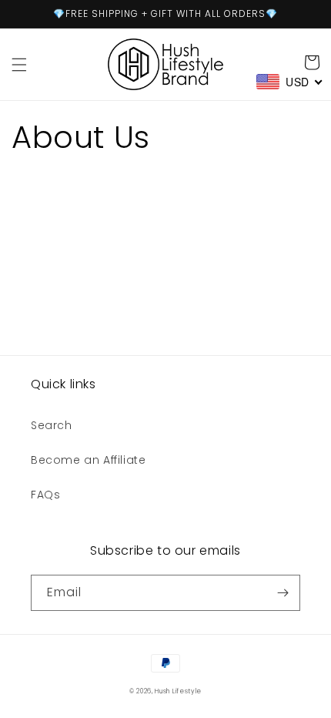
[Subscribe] (282, 593)
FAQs (45, 494)
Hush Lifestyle (178, 691)
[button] (19, 65)
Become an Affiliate (88, 460)
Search (51, 425)
